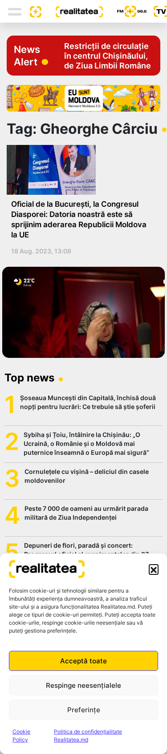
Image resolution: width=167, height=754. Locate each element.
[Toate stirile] (32, 11)
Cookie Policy (21, 735)
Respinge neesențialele (83, 685)
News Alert (27, 56)
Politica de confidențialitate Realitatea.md (88, 735)
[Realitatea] (72, 11)
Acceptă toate (83, 661)
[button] (153, 569)
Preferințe (83, 710)
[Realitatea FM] (125, 11)
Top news (29, 377)
